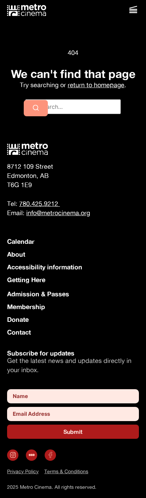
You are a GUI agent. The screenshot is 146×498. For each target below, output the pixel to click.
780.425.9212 (39, 203)
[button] (133, 10)
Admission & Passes (38, 293)
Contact (19, 332)
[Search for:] (73, 106)
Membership (26, 306)
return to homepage (96, 85)
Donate (18, 319)
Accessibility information (44, 266)
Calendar (20, 241)
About (16, 254)
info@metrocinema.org (58, 213)
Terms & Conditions (66, 471)
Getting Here (26, 279)
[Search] (36, 108)
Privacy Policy (23, 471)
